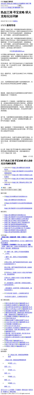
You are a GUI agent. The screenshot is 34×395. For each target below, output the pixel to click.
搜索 (20, 5)
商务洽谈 (25, 390)
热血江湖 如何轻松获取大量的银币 (15, 232)
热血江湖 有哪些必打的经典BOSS (15, 215)
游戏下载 (28, 3)
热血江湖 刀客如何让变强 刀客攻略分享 (17, 222)
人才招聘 (11, 390)
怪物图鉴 (22, 3)
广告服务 (18, 390)
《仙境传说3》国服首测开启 (10, 241)
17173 (2, 7)
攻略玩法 (16, 3)
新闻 (10, 187)
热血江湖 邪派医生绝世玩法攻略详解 (16, 226)
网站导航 (13, 391)
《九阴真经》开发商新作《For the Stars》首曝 (16, 244)
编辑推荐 (17, 7)
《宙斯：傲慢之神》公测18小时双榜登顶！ (14, 246)
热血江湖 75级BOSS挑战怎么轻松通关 (16, 218)
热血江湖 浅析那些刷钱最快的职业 (15, 224)
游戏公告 (10, 3)
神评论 (15, 21)
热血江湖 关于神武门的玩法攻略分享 (16, 220)
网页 (4, 187)
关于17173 (4, 390)
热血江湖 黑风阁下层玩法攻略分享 (15, 230)
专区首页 (4, 3)
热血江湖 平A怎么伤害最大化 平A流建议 (17, 228)
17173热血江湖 (9, 7)
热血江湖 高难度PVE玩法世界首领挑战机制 (18, 217)
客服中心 (6, 391)
